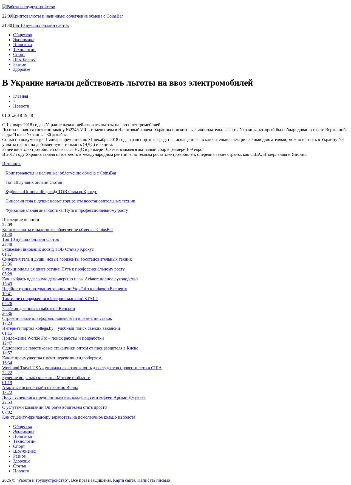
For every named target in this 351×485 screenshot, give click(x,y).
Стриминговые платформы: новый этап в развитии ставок (57, 318)
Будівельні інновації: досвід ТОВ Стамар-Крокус (51, 191)
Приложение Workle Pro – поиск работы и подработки (53, 338)
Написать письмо (153, 480)
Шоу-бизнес (24, 59)
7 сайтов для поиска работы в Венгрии (38, 308)
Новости (21, 106)
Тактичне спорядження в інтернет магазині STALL (50, 298)
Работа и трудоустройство (42, 480)
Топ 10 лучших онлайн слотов (40, 25)
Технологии (24, 49)
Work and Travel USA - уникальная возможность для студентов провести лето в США (82, 367)
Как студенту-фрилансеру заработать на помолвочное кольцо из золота (68, 417)
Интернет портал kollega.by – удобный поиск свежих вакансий (61, 328)
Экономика (23, 39)
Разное (19, 64)
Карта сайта (124, 480)
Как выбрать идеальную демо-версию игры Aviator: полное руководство (70, 279)
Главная (20, 96)
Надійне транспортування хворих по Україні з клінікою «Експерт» (64, 288)
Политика (22, 44)
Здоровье (21, 69)
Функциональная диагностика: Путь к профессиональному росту (66, 210)
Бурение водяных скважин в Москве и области (46, 377)
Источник (11, 163)
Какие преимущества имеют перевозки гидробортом (51, 358)
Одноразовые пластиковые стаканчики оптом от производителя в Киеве (70, 348)
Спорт (19, 54)
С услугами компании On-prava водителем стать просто (54, 407)
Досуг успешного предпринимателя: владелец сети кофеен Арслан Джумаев (74, 397)
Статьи (19, 466)
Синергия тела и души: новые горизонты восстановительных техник (70, 201)
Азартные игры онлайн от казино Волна (40, 387)
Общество (22, 34)
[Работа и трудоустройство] (28, 6)
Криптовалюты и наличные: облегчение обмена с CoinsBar (67, 16)
